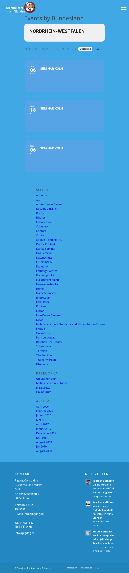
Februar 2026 (44, 411)
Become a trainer (47, 208)
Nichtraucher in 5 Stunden (52, 383)
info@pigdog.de (34, 514)
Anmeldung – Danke (49, 204)
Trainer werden (46, 360)
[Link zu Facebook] (106, 567)
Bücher (40, 217)
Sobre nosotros (46, 346)
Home (40, 289)
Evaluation (42, 266)
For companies (45, 275)
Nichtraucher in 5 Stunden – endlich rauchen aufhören (70, 324)
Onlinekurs (43, 333)
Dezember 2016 (46, 433)
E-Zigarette (43, 387)
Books (40, 213)
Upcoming (85, 49)
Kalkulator (42, 302)
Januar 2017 (43, 429)
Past (97, 49)
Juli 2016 (41, 438)
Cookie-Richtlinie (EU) (49, 240)
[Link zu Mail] (111, 567)
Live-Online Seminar (48, 315)
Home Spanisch (46, 293)
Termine (41, 351)
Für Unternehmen (47, 280)
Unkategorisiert (46, 379)
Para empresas (45, 337)
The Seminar (44, 355)
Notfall (40, 328)
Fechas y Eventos (46, 271)
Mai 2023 (42, 420)
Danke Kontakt (45, 244)
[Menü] (121, 7)
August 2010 (44, 442)
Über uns (42, 364)
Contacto (42, 235)
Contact (41, 231)
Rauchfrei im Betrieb (49, 342)
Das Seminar (44, 253)
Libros (40, 311)
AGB (38, 200)
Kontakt (41, 306)
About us (42, 195)
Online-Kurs (43, 392)
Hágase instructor (47, 284)
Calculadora (43, 222)
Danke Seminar (45, 248)
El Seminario (44, 262)
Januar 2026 (43, 415)
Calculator (42, 226)
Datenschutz (44, 257)
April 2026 (42, 406)
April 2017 (42, 424)
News (39, 320)
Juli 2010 (41, 446)
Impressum (43, 297)
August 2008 (44, 451)
